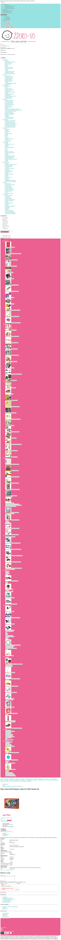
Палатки (6, 178)
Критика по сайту (6, 902)
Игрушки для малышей (9, 89)
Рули (6, 136)
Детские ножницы (8, 198)
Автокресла (7, 129)
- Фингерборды (22, 780)
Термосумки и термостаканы (10, 213)
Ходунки (7, 139)
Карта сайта (5, 908)
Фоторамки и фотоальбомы (10, 180)
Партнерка (5, 915)
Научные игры (7, 90)
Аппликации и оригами (9, 104)
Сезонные (4, 182)
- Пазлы (22, 778)
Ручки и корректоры (9, 68)
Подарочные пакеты (9, 166)
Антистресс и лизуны (9, 102)
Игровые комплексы (9, 189)
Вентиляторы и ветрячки (10, 184)
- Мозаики (6, 780)
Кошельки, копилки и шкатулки (11, 164)
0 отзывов (3, 818)
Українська (13, 27)
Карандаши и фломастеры (10, 61)
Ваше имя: (2, 875)
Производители (6, 913)
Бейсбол (6, 143)
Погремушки (7, 207)
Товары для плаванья (9, 193)
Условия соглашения (9, 7)
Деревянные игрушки (9, 76)
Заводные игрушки (9, 77)
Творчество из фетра (9, 114)
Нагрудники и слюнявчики (10, 206)
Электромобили (8, 140)
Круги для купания (8, 202)
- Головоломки (17, 778)
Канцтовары (5, 59)
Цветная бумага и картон (10, 73)
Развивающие (5, 85)
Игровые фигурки (8, 79)
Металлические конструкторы (11, 123)
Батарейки (7, 169)
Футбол (6, 160)
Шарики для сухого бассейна (10, 181)
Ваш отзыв (2, 881)
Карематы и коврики (9, 151)
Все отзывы (2, 870)
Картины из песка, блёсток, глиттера (12, 108)
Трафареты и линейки (9, 72)
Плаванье (7, 145)
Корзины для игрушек (9, 174)
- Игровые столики (50, 780)
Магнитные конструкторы (10, 122)
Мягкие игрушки (8, 81)
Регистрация (7, 17)
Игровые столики (8, 98)
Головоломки (7, 86)
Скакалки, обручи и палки (10, 155)
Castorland (11, 824)
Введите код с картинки (6, 885)
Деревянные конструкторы (10, 120)
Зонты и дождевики (9, 187)
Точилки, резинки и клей (9, 71)
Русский (11, 26)
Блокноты (7, 60)
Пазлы (6, 87)
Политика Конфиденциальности (9, 899)
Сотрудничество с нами (9, 8)
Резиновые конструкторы (10, 127)
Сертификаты (5, 914)
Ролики (6, 135)
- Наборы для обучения (13, 780)
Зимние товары (8, 186)
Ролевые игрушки (8, 97)
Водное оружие (8, 185)
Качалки (6, 173)
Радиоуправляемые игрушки (10, 83)
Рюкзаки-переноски (9, 210)
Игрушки (4, 74)
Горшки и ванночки (8, 195)
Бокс (6, 148)
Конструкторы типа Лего (10, 121)
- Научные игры (46, 778)
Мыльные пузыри (8, 191)
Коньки (6, 134)
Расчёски (7, 209)
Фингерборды (8, 95)
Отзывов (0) (5, 835)
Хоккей (6, 161)
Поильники (7, 208)
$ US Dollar (8, 22)
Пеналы (6, 66)
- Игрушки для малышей (37, 778)
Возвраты (4, 907)
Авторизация (7, 18)
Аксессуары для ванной (9, 168)
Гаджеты (7, 163)
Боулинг (6, 149)
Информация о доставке (10, 6)
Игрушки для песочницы (9, 190)
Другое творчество (9, 118)
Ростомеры (7, 179)
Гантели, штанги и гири (9, 144)
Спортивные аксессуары (9, 156)
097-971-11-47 (3, 48)
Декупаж (6, 107)
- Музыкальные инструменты (31, 780)
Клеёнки (6, 201)
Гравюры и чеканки (8, 106)
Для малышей (5, 194)
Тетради (6, 70)
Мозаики (6, 92)
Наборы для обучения (9, 93)
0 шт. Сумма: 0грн (4, 231)
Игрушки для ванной (9, 200)
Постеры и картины (9, 67)
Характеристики (6, 834)
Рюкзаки (6, 69)
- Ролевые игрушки (42, 780)
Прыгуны (7, 153)
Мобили (6, 205)
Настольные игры (8, 88)
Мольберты (7, 116)
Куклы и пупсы (8, 75)
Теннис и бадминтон (9, 158)
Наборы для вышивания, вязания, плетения (13, 110)
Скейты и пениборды (9, 138)
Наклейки (7, 115)
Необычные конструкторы (10, 124)
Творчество (5, 99)
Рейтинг (2, 883)
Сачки (6, 192)
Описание (4, 833)
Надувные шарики (8, 165)
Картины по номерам (9, 100)
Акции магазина (6, 916)
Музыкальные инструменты (10, 96)
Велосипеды (7, 131)
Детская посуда (8, 197)
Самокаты (7, 137)
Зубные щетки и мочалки (10, 199)
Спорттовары (5, 142)
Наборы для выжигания (9, 113)
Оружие (6, 82)
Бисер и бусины (8, 105)
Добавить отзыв (9, 870)
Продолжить (3, 892)
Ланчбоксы (7, 203)
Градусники (7, 196)
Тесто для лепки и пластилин (10, 111)
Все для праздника (8, 170)
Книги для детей (8, 63)
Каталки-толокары (8, 133)
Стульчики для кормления (10, 212)
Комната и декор (6, 162)
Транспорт (5, 128)
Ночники (6, 176)
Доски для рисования (9, 117)
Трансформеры (8, 84)
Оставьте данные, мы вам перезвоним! (10, 906)
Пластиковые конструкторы (10, 126)
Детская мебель (8, 171)
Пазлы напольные (8, 177)
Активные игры (8, 183)
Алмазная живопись (9, 101)
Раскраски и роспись (9, 112)
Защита (6, 132)
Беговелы (7, 130)
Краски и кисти (8, 64)
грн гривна (7, 23)
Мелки (6, 65)
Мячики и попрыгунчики (9, 152)
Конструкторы (5, 119)
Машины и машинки (9, 80)
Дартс (6, 150)
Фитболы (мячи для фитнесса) (11, 159)
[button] (5, 237)
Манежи (6, 175)
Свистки (6, 146)
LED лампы (7, 167)
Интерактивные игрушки (10, 91)
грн (5, 21)
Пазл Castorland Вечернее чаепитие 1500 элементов (12, 786)
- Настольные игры (28, 778)
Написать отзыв (9, 818)
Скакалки (7, 154)
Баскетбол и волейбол (9, 147)
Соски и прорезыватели (9, 211)
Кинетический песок (9, 103)
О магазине (7, 5)
